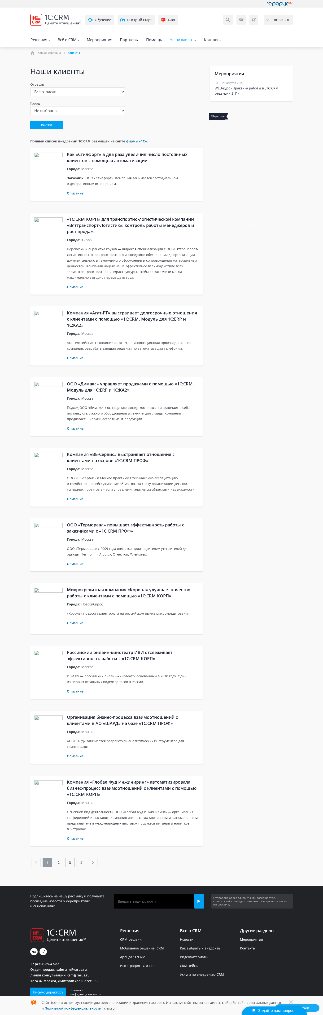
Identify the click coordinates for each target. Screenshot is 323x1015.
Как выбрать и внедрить (200, 948)
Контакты (212, 39)
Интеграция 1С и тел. (137, 965)
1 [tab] (248, 226)
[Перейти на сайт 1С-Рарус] (280, 4)
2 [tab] (253, 226)
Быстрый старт (139, 20)
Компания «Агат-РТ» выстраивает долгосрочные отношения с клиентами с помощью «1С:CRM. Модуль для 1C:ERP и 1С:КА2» (132, 319)
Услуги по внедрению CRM (202, 974)
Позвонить (281, 20)
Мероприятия (99, 39)
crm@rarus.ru (78, 975)
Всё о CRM (67, 39)
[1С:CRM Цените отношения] (55, 20)
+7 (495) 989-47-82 (44, 964)
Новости (186, 939)
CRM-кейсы (189, 965)
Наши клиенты (183, 39)
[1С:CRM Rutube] (253, 20)
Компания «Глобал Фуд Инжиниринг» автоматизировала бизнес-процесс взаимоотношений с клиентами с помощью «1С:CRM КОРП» (131, 788)
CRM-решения (132, 939)
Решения (39, 39)
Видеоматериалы (194, 957)
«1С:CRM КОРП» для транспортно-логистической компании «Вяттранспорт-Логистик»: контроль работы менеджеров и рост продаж (130, 225)
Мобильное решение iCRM (142, 948)
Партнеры (129, 39)
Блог (171, 20)
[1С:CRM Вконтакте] (241, 20)
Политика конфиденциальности (85, 992)
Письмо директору (48, 992)
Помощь (154, 39)
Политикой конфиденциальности (73, 1008)
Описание (75, 193)
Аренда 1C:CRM (132, 957)
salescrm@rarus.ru (72, 969)
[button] (199, 901)
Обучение (103, 20)
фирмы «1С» (136, 141)
